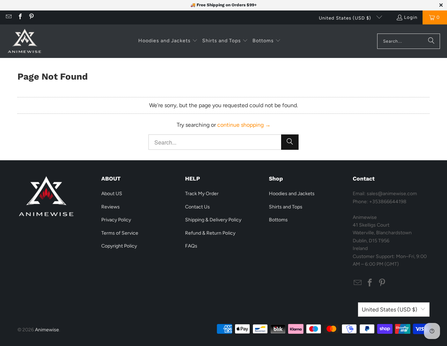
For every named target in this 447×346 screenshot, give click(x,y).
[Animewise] (24, 41)
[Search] (431, 41)
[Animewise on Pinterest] (31, 17)
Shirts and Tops (285, 207)
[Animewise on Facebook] (19, 17)
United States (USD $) (346, 18)
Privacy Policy (116, 220)
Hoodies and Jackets (292, 194)
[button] (168, 41)
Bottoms (278, 220)
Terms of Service (119, 233)
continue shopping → (244, 125)
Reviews (110, 207)
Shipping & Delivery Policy (213, 220)
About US (111, 194)
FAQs (191, 246)
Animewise (47, 330)
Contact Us (197, 207)
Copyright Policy (119, 246)
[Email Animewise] (8, 17)
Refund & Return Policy (210, 233)
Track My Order (202, 194)
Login (410, 17)
